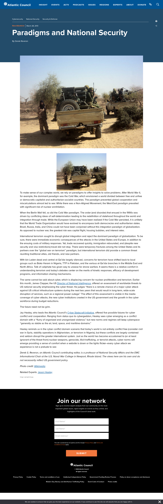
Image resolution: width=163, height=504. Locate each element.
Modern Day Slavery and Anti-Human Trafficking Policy (65, 482)
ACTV (66, 4)
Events (55, 4)
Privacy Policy (89, 443)
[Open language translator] (150, 4)
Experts (117, 4)
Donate (142, 4)
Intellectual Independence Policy (74, 477)
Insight (43, 4)
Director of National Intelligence (74, 283)
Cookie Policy (31, 477)
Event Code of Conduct (96, 482)
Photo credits (112, 482)
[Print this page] (156, 21)
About (130, 4)
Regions (104, 4)
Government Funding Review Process (103, 477)
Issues (92, 4)
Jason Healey (45, 372)
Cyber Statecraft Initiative (80, 312)
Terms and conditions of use (50, 477)
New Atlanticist (18, 25)
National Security (32, 19)
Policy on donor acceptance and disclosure (135, 477)
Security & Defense (50, 19)
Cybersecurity (17, 19)
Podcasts (78, 4)
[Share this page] (156, 25)
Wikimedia (39, 366)
